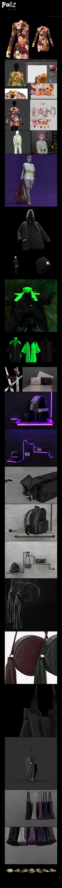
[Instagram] (59, 877)
